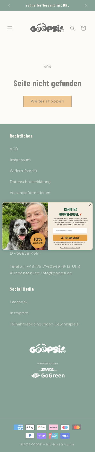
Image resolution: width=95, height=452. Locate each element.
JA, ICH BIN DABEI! (70, 237)
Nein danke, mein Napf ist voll (70, 247)
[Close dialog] (90, 205)
